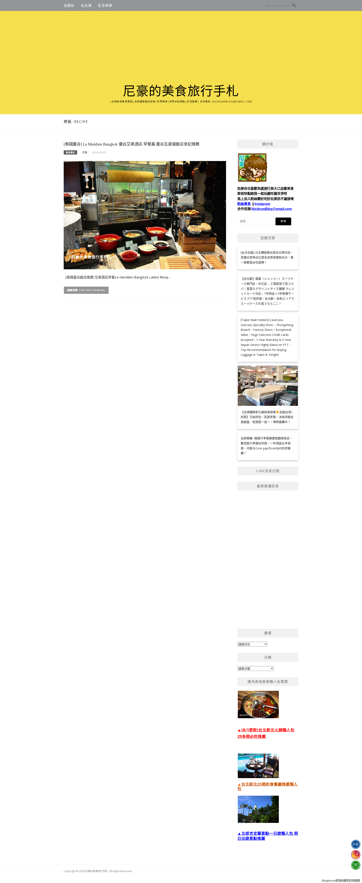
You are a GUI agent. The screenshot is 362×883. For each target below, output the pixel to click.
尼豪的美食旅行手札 (181, 91)
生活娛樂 (105, 5)
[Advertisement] (181, 52)
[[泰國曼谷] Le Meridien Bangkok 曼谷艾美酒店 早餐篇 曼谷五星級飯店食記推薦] (145, 215)
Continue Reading (92, 290)
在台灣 (86, 5)
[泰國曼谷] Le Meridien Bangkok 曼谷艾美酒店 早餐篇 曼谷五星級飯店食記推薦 (131, 144)
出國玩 (69, 5)
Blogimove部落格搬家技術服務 (341, 880)
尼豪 (84, 152)
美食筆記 (70, 152)
